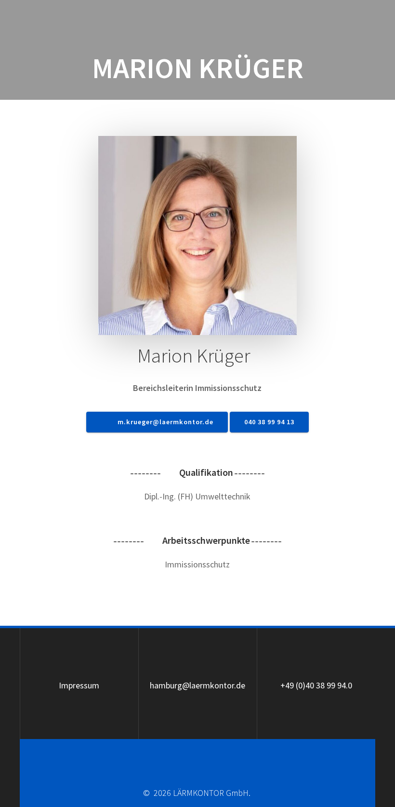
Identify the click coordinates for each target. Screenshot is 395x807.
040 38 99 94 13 (269, 421)
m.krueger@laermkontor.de (164, 421)
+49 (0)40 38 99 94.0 (316, 685)
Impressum (79, 685)
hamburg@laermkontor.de (197, 685)
